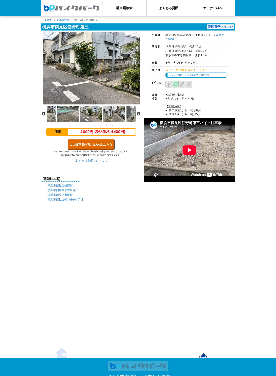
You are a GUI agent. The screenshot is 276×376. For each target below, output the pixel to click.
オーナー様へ (213, 8)
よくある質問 (168, 8)
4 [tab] (88, 125)
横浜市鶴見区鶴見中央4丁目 (65, 199)
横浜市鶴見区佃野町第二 (63, 190)
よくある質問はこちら (91, 161)
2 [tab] (76, 125)
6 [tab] (100, 125)
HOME (48, 20)
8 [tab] (112, 125)
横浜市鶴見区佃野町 (60, 185)
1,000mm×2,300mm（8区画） (190, 75)
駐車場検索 (124, 8)
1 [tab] (70, 125)
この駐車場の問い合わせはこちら (91, 144)
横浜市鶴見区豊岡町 (60, 195)
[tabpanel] (91, 114)
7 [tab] (106, 125)
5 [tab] (94, 125)
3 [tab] (82, 125)
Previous (44, 114)
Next (139, 114)
